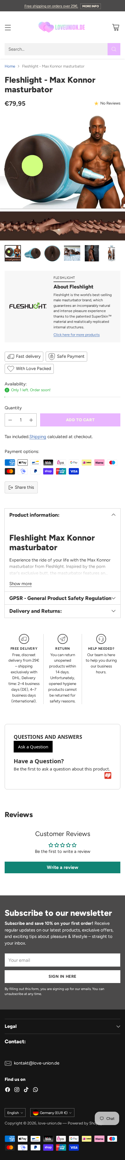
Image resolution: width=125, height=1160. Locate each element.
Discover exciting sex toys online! (62, 5)
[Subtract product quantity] (10, 420)
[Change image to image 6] (111, 253)
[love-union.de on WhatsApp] (35, 1090)
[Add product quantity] (31, 420)
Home (10, 66)
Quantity (13, 407)
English (13, 1113)
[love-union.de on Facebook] (7, 1090)
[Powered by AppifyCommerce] (107, 775)
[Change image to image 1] (13, 253)
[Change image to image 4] (72, 253)
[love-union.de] (62, 27)
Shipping (37, 436)
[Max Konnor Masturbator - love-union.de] (62, 177)
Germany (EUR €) (53, 1113)
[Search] (114, 49)
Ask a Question (33, 747)
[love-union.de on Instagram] (16, 1090)
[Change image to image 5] (92, 253)
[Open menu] (8, 27)
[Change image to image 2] (32, 253)
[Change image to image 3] (52, 253)
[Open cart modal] (116, 27)
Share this (24, 487)
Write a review (62, 867)
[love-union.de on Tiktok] (26, 1090)
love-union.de (50, 1123)
